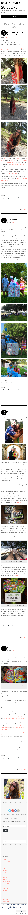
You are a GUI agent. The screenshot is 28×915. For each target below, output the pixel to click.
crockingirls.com (4, 743)
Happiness (14, 414)
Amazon (18, 158)
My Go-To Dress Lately (13, 173)
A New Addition (13, 220)
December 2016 (6, 879)
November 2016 (6, 881)
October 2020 (6, 864)
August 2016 (5, 888)
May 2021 (5, 859)
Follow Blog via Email (10, 818)
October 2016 (6, 884)
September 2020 (6, 866)
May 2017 (5, 872)
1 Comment (24, 209)
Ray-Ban (13, 160)
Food (13, 650)
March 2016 (5, 899)
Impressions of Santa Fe (18, 164)
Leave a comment (22, 401)
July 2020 (5, 870)
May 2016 (5, 895)
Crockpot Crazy (13, 648)
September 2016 (6, 886)
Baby (13, 222)
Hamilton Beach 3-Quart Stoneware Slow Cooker (14, 718)
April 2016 (5, 897)
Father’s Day (12, 412)
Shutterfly (18, 502)
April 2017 (5, 875)
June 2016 (5, 892)
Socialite (6, 158)
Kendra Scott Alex (11, 162)
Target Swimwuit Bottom (9, 49)
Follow (5, 830)
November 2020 (6, 861)
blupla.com (16, 575)
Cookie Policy (9, 909)
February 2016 (6, 901)
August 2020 (5, 868)
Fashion (7, 37)
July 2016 (5, 890)
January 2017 (6, 877)
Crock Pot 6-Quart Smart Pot (19, 716)
